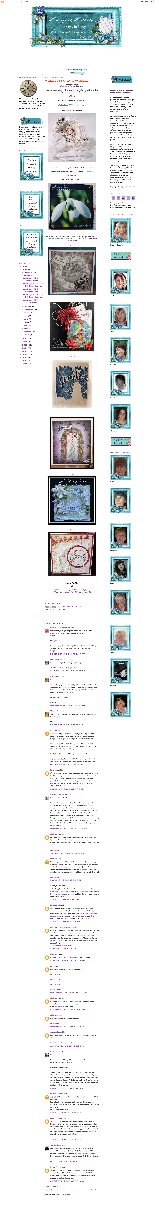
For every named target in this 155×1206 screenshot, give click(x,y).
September (29, 309)
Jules (72, 474)
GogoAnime (55, 989)
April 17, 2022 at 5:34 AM (65, 1113)
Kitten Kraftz (72, 175)
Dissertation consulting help (69, 781)
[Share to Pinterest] (55, 607)
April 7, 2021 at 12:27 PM (65, 922)
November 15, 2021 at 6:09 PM (68, 1010)
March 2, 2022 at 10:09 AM (67, 1088)
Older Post (94, 1190)
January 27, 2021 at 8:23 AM (67, 853)
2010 (25, 361)
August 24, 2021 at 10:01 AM (67, 949)
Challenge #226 (59, 609)
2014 (25, 348)
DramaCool (55, 974)
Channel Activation (58, 794)
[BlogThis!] (48, 607)
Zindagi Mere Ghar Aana (61, 945)
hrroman (54, 770)
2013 (25, 351)
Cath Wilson (55, 676)
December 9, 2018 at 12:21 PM (68, 725)
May (26, 322)
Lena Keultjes (56, 659)
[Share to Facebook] (53, 607)
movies (58, 1006)
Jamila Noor (55, 1145)
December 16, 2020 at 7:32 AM (68, 829)
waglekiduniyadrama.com (60, 927)
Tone (72, 530)
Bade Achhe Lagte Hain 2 (61, 1043)
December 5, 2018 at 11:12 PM (67, 671)
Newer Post (50, 1190)
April (26, 325)
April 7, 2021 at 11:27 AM (64, 900)
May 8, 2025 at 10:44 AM (65, 1162)
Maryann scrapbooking (60, 627)
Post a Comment (52, 1186)
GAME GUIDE (56, 1094)
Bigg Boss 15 (65, 957)
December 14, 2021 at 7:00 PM (68, 1026)
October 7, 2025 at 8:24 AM (67, 1181)
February (28, 331)
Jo (72, 414)
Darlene (72, 356)
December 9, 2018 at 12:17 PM (67, 705)
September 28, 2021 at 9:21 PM (69, 993)
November (28, 275)
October (28, 306)
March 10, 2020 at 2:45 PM (67, 764)
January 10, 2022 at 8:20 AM (67, 1046)
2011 (24, 357)
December (28, 272)
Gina (72, 96)
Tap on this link (57, 759)
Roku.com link (64, 813)
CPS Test (90, 1173)
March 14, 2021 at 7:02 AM (66, 880)
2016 (25, 342)
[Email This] (46, 607)
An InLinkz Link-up (53, 603)
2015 (25, 345)
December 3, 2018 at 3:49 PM (67, 654)
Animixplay (55, 1032)
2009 (25, 364)
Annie (72, 246)
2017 (25, 339)
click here (54, 834)
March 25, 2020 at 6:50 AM (67, 789)
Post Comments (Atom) (67, 1194)
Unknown (54, 954)
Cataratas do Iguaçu (89, 1075)
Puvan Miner (55, 1167)
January (27, 335)
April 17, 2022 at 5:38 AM (65, 1140)
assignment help (79, 778)
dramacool (54, 850)
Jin (51, 966)
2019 (25, 266)
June (26, 319)
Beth (72, 301)
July (26, 316)
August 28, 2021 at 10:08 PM (67, 961)
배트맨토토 (54, 1121)
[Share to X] (50, 607)
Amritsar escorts (87, 918)
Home (72, 1190)
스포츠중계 (54, 1097)
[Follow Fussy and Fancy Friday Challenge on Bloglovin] (77, 71)
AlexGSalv (54, 1051)
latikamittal (55, 905)
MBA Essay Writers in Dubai (83, 1153)
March (27, 328)
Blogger (53, 730)
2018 (25, 269)
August (27, 313)
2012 (25, 354)
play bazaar (60, 891)
